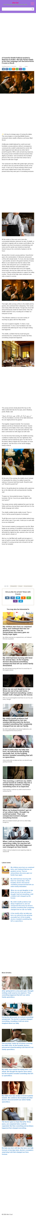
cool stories (28, 586)
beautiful (14, 586)
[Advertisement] (18, 33)
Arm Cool (15, 3)
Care (20, 66)
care (21, 586)
